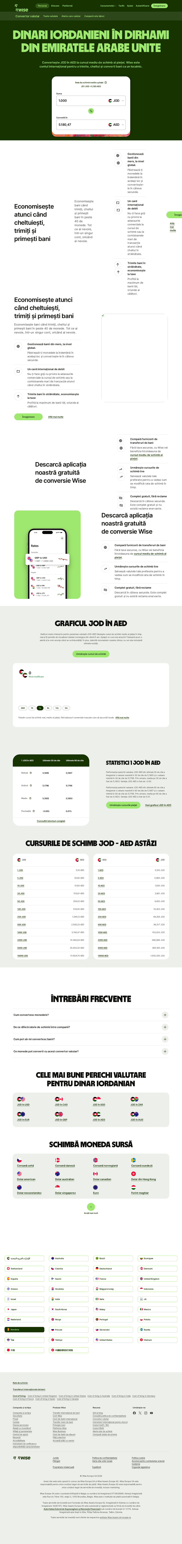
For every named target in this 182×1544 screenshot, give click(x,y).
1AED (100, 870)
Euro (96, 1192)
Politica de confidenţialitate (104, 1458)
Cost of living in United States (72, 1396)
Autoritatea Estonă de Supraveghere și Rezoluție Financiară (72, 1509)
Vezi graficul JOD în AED (158, 805)
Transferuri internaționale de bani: (29, 1389)
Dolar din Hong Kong (143, 1179)
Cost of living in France (23, 1399)
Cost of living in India (121, 1396)
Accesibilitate (19, 1440)
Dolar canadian (102, 1179)
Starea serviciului (20, 1425)
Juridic (56, 1458)
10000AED (103, 955)
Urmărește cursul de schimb (91, 654)
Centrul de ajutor (20, 1434)
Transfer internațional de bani (66, 1413)
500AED (102, 924)
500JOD (21, 924)
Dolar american (26, 1179)
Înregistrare (159, 5)
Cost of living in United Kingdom (42, 1396)
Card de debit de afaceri (64, 1434)
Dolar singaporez (65, 1192)
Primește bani (59, 1425)
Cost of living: (19, 1396)
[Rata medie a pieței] (106, 82)
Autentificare (142, 5)
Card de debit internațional (65, 1419)
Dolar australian (64, 1179)
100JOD (21, 909)
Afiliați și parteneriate (22, 1431)
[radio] (22, 708)
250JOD (21, 916)
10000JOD (22, 955)
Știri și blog (98, 1413)
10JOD (20, 885)
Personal (42, 5)
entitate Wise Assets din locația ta (115, 1517)
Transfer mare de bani (63, 1422)
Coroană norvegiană (105, 1165)
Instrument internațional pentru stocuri (110, 1422)
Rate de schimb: (20, 1383)
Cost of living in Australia (98, 1396)
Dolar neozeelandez (29, 1192)
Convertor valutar (101, 1419)
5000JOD (22, 948)
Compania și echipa (22, 1413)
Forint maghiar (140, 1192)
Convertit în (62, 117)
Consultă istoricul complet (51, 821)
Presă (15, 1419)
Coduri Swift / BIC (101, 1425)
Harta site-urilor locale (102, 1461)
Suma (59, 93)
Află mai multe (171, 227)
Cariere (16, 1422)
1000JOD (22, 932)
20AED (101, 893)
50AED (101, 901)
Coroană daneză (65, 1165)
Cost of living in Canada (68, 1399)
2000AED (102, 940)
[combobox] (116, 101)
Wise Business (59, 1431)
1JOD (20, 870)
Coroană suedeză (142, 1165)
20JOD (20, 893)
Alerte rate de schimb (102, 1431)
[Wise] (22, 6)
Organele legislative (141, 1467)
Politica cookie (138, 1458)
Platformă (67, 5)
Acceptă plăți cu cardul (63, 1440)
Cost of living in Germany (143, 1396)
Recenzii (16, 1437)
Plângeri (56, 1461)
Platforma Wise (60, 1428)
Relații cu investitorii (22, 1428)
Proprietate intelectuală (63, 1467)
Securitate (17, 1416)
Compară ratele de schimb (105, 1434)
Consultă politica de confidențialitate (109, 1416)
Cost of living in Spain (45, 1399)
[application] (39, 692)
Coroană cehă (25, 1165)
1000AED (102, 932)
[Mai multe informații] (30, 773)
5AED (101, 878)
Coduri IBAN (98, 1428)
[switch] (91, 111)
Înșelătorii (96, 1467)
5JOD (20, 878)
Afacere (55, 5)
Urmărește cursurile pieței (123, 805)
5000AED (102, 948)
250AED (102, 916)
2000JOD (22, 940)
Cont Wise (57, 1416)
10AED (101, 885)
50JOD (20, 901)
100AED (102, 909)
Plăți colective (59, 1437)
